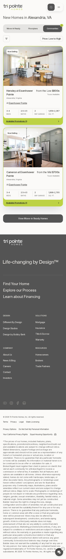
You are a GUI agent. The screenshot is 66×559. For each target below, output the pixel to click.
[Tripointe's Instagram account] (11, 403)
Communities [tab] (54, 27)
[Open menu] (58, 7)
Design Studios (10, 328)
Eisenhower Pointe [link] (18, 103)
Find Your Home (16, 284)
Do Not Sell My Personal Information (34, 429)
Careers (7, 366)
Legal (21, 422)
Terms (5, 422)
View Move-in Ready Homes (33, 218)
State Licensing (32, 422)
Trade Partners (42, 366)
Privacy (13, 422)
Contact (7, 372)
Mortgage (40, 322)
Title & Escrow (42, 334)
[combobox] (51, 38)
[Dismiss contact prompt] (63, 549)
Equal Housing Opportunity (41, 434)
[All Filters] (6, 38)
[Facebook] (18, 403)
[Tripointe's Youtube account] (5, 403)
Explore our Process (19, 291)
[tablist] (33, 28)
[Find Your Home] (51, 7)
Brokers (39, 360)
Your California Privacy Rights (15, 434)
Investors (7, 378)
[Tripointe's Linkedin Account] (24, 403)
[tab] (13, 28)
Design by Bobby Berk (14, 334)
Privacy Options (9, 429)
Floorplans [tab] (33, 28)
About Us (7, 354)
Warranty (39, 339)
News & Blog (9, 360)
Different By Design (12, 322)
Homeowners (42, 354)
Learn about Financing (21, 297)
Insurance (40, 328)
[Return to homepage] (33, 242)
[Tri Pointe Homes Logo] (13, 7)
